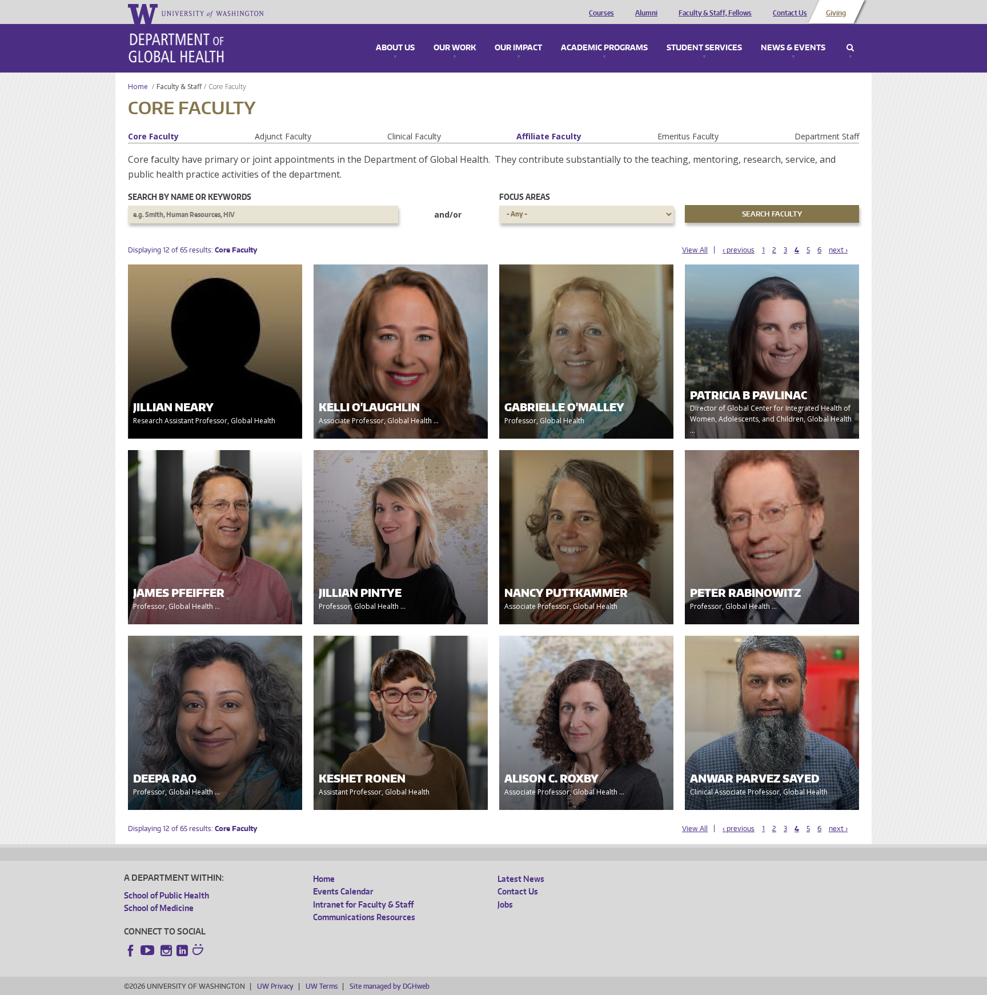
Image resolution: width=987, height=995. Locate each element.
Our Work (455, 48)
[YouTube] (148, 950)
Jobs (505, 904)
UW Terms (322, 986)
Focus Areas (524, 197)
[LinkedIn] (182, 950)
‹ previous (739, 250)
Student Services (704, 48)
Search (850, 48)
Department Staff (827, 136)
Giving (836, 13)
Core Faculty (153, 136)
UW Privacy (275, 986)
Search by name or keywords (189, 197)
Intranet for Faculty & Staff (363, 904)
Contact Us (790, 13)
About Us (395, 48)
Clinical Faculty (414, 136)
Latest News (520, 879)
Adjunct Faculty (283, 136)
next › (838, 250)
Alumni (646, 13)
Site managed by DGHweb (390, 986)
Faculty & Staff (179, 86)
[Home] (176, 48)
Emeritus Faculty (688, 136)
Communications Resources (364, 917)
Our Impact (518, 48)
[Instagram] (166, 950)
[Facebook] (131, 950)
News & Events (793, 48)
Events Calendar (343, 891)
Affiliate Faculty (548, 136)
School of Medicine (159, 908)
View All (695, 250)
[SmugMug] (199, 951)
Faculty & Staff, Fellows (715, 13)
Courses (601, 13)
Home (138, 86)
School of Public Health (166, 895)
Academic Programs (604, 48)
